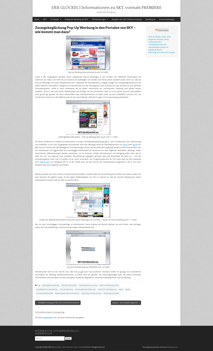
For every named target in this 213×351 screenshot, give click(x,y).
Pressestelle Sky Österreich (85, 289)
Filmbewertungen (99, 19)
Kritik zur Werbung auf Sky (109, 285)
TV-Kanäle (54, 19)
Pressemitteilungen (167, 19)
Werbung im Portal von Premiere (67, 293)
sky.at (125, 144)
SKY (45, 19)
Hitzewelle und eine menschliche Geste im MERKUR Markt (158, 47)
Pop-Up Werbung (66, 289)
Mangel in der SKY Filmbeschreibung (127, 19)
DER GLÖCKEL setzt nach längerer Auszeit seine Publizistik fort (159, 39)
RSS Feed (163, 29)
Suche (68, 338)
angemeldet (48, 317)
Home (36, 19)
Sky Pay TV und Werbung (107, 289)
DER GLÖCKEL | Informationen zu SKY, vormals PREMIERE (106, 7)
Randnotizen (150, 19)
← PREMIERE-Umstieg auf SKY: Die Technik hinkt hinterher (57, 303)
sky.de (134, 144)
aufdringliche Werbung (50, 285)
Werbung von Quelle (111, 293)
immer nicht (45, 162)
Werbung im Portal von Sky (91, 293)
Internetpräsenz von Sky (88, 285)
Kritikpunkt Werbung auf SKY (76, 19)
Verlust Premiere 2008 (44, 293)
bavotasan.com (172, 347)
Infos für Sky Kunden (69, 285)
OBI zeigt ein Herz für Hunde (161, 52)
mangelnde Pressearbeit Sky (46, 289)
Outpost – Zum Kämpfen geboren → (126, 303)
